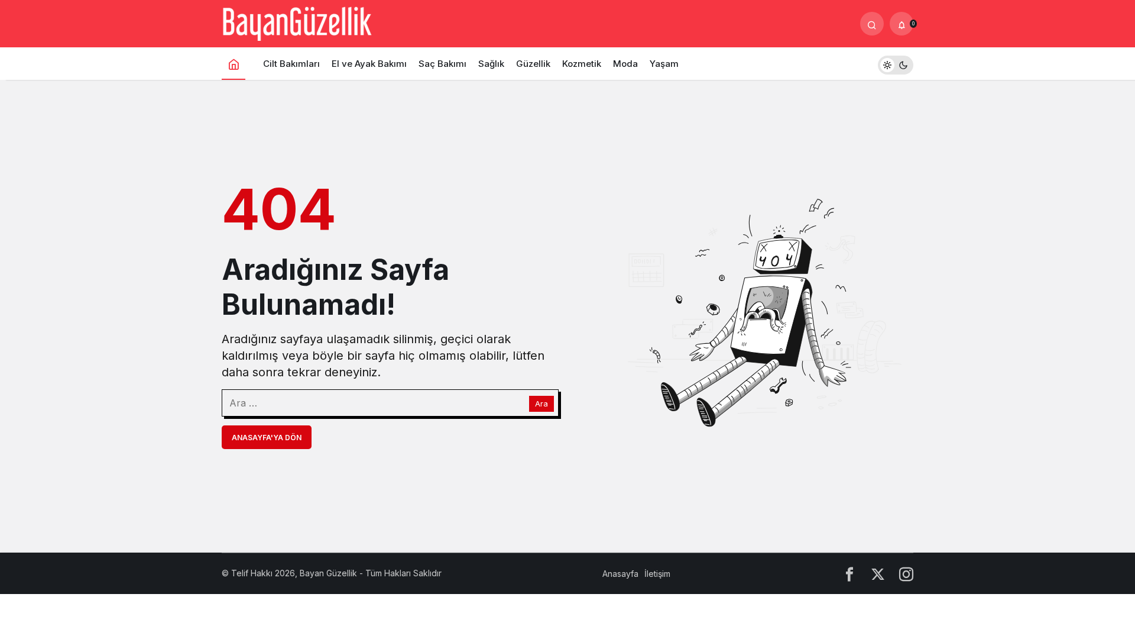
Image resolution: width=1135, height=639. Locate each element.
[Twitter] (878, 573)
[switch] (895, 63)
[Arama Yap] (872, 24)
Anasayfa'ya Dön (266, 437)
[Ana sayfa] (233, 63)
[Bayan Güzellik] (297, 22)
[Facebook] (849, 573)
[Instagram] (906, 573)
